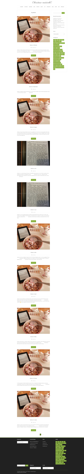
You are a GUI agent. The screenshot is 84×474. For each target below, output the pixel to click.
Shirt (54, 67)
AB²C (45, 6)
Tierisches (37, 6)
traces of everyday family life (60, 67)
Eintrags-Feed (45, 443)
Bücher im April (33, 294)
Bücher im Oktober (33, 45)
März (60, 59)
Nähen (53, 6)
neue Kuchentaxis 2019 (33, 446)
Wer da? (42, 6)
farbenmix (59, 447)
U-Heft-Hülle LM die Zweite (34, 443)
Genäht (61, 49)
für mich (63, 447)
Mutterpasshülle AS (32, 444)
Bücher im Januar (33, 419)
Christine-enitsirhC (42, 3)
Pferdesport (48, 6)
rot (61, 64)
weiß (54, 69)
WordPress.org (45, 446)
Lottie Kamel (55, 18)
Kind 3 (63, 54)
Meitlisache (62, 57)
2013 (54, 39)
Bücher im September (33, 86)
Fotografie (26, 6)
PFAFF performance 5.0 (57, 64)
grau (62, 51)
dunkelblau (60, 444)
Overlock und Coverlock (57, 62)
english (61, 46)
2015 (58, 39)
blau (60, 41)
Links (59, 6)
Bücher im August (33, 127)
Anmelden (44, 441)
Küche (34, 6)
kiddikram (55, 54)
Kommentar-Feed (45, 444)
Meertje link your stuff (57, 57)
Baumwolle (57, 41)
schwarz (57, 462)
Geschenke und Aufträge (57, 51)
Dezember (57, 444)
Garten (56, 6)
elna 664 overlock (56, 46)
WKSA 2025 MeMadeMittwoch (34, 441)
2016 (61, 39)
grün (65, 450)
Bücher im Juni (33, 209)
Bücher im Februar (33, 378)
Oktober (57, 459)
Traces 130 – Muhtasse (33, 447)
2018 (54, 41)
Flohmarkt (21, 6)
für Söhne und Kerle (56, 49)
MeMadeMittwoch (56, 59)
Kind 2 (61, 54)
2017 (63, 39)
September (60, 462)
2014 (56, 39)
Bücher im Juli (33, 168)
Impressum (62, 6)
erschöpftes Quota (55, 20)
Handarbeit (30, 6)
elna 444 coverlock (56, 44)
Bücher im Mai (33, 252)
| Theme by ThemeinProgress (31, 471)
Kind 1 (58, 54)
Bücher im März (33, 336)
